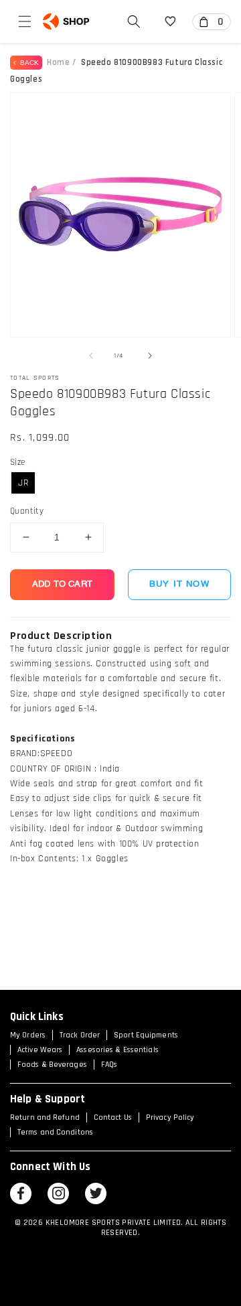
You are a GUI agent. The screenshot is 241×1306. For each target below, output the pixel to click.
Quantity (27, 511)
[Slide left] (91, 355)
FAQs (109, 1065)
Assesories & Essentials (117, 1050)
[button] (24, 21)
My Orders (28, 1035)
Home (58, 62)
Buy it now (179, 584)
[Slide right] (150, 355)
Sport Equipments (146, 1035)
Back (27, 62)
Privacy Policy (170, 1117)
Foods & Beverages (52, 1065)
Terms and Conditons (55, 1132)
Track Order (80, 1035)
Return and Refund (45, 1117)
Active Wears (39, 1050)
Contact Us (113, 1117)
